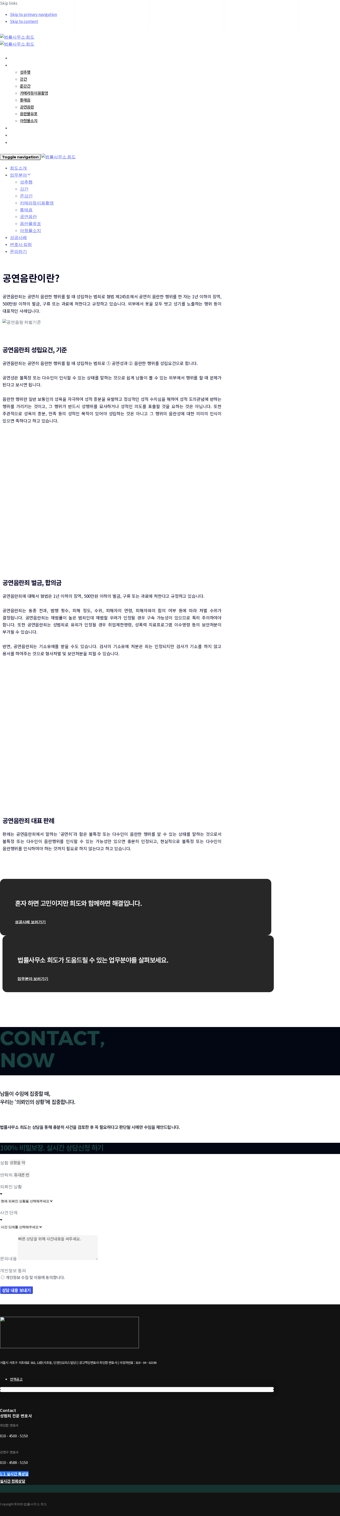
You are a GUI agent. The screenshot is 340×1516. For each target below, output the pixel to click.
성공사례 (17, 128)
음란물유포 (29, 114)
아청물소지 (29, 120)
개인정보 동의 (13, 1270)
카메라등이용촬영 (34, 93)
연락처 (6, 1175)
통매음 (25, 100)
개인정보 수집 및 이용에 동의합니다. (35, 1277)
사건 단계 (9, 1212)
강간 (23, 79)
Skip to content (24, 21)
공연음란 (27, 107)
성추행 (25, 72)
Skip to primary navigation (33, 14)
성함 (4, 1162)
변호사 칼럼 (19, 135)
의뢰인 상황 (11, 1186)
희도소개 (17, 58)
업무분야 (17, 65)
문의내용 (9, 1258)
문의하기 (17, 142)
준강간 (25, 86)
